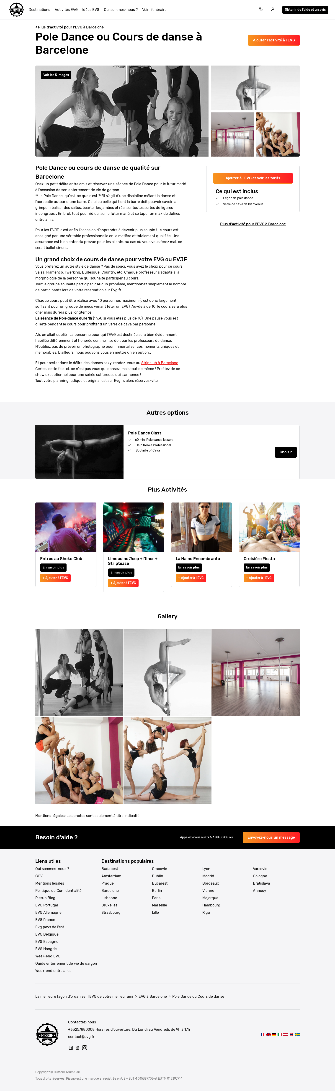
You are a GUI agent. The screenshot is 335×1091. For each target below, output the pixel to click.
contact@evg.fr (81, 1037)
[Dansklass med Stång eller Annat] (297, 1034)
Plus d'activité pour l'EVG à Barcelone (253, 224)
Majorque (210, 898)
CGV (39, 876)
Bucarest (160, 883)
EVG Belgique (47, 934)
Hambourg (211, 905)
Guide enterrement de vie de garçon (66, 963)
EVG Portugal (46, 905)
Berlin (157, 890)
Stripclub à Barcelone (159, 363)
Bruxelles (109, 905)
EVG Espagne (46, 941)
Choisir (286, 452)
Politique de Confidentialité (58, 890)
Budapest (109, 869)
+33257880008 (81, 1029)
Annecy (259, 890)
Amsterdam (111, 876)
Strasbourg (111, 912)
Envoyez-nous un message (271, 837)
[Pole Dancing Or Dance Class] (268, 1034)
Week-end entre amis (53, 971)
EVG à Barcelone (153, 996)
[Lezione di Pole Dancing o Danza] (280, 1034)
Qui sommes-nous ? (121, 10)
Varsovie (260, 869)
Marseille (159, 905)
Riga (206, 912)
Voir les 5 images (56, 75)
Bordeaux (210, 883)
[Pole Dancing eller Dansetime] (285, 1034)
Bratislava (261, 883)
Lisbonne (109, 898)
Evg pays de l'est (49, 927)
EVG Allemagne (48, 912)
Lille (155, 912)
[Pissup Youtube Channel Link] (77, 1047)
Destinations (39, 10)
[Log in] (273, 10)
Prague (107, 883)
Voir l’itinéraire (154, 10)
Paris (156, 898)
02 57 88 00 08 (217, 837)
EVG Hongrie (46, 949)
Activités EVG (66, 10)
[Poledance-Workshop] (274, 1034)
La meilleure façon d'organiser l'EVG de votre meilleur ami (84, 996)
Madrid (208, 876)
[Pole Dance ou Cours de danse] (262, 1034)
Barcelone (110, 890)
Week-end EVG (47, 956)
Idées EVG (90, 10)
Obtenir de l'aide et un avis (305, 10)
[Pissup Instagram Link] (84, 1047)
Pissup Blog (45, 898)
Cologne (260, 876)
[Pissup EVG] (16, 9)
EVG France (45, 920)
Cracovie (159, 869)
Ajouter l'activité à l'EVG (274, 40)
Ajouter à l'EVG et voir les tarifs (253, 178)
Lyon (206, 869)
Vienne (208, 890)
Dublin (157, 876)
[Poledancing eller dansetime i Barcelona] (291, 1034)
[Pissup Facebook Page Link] (71, 1047)
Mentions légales (49, 883)
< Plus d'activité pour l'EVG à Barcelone (69, 27)
